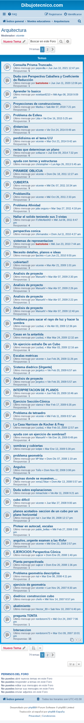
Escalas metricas (25, 355)
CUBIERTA (20, 182)
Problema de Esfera (27, 115)
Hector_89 (42, 609)
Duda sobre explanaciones (32, 490)
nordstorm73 (43, 619)
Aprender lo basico (27, 91)
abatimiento (21, 606)
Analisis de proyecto (28, 273)
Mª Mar (40, 458)
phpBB (32, 707)
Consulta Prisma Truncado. (33, 65)
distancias (20, 126)
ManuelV (41, 276)
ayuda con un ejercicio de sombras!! (39, 434)
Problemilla (21, 194)
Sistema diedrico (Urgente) (32, 367)
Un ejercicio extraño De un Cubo (36, 344)
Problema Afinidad (26, 205)
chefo (39, 599)
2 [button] (47, 49)
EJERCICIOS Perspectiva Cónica (36, 552)
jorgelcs (40, 370)
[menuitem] (12, 14)
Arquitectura (13, 30)
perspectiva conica (26, 231)
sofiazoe (40, 152)
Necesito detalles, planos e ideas (37, 252)
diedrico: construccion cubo (33, 596)
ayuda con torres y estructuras (35, 161)
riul (37, 517)
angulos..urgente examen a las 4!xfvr (39, 540)
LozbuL (40, 326)
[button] (52, 49)
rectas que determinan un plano (36, 149)
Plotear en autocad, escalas (33, 526)
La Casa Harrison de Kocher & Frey (38, 424)
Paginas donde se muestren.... (35, 478)
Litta (38, 118)
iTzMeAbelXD (43, 219)
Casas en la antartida (28, 334)
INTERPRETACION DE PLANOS (36, 390)
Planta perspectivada (28, 561)
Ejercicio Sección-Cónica (31, 401)
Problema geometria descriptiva (36, 573)
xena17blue (42, 481)
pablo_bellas (43, 529)
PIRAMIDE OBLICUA (28, 171)
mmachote (42, 493)
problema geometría (27, 455)
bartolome (42, 83)
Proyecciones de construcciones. (37, 103)
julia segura (42, 208)
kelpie (39, 448)
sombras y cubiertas (28, 445)
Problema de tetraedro (29, 413)
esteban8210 (43, 94)
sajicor (39, 555)
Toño (38, 470)
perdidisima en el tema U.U (32, 138)
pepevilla (41, 68)
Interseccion (22, 630)
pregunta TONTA (25, 616)
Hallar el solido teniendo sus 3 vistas (40, 216)
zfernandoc (42, 234)
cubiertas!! (20, 262)
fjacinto (40, 255)
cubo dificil (21, 499)
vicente (20, 35)
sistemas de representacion (33, 241)
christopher (42, 164)
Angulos (19, 467)
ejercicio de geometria (29, 584)
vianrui (39, 404)
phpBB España (56, 711)
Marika (39, 106)
